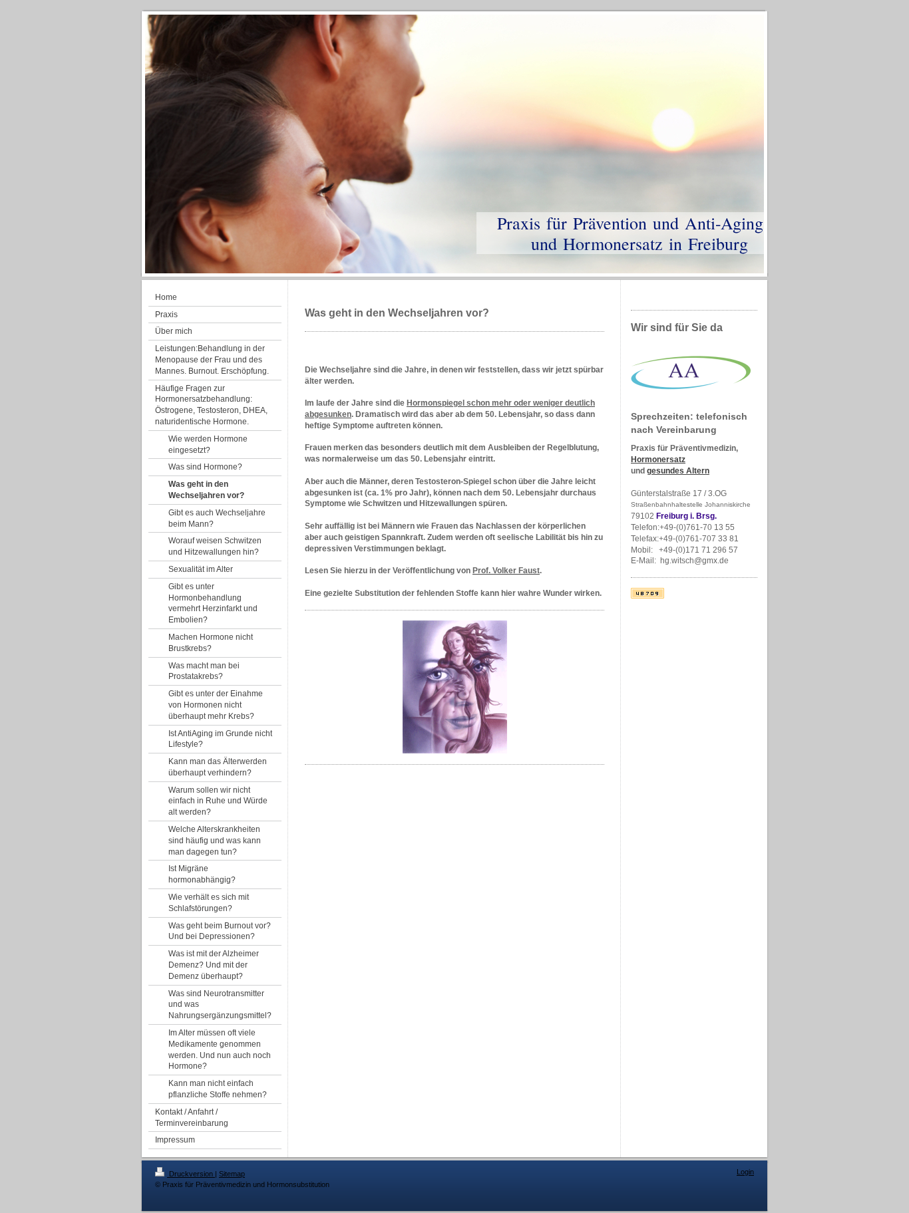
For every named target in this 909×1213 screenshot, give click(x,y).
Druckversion (191, 1174)
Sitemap (232, 1174)
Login (745, 1172)
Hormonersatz (658, 459)
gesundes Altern (678, 470)
